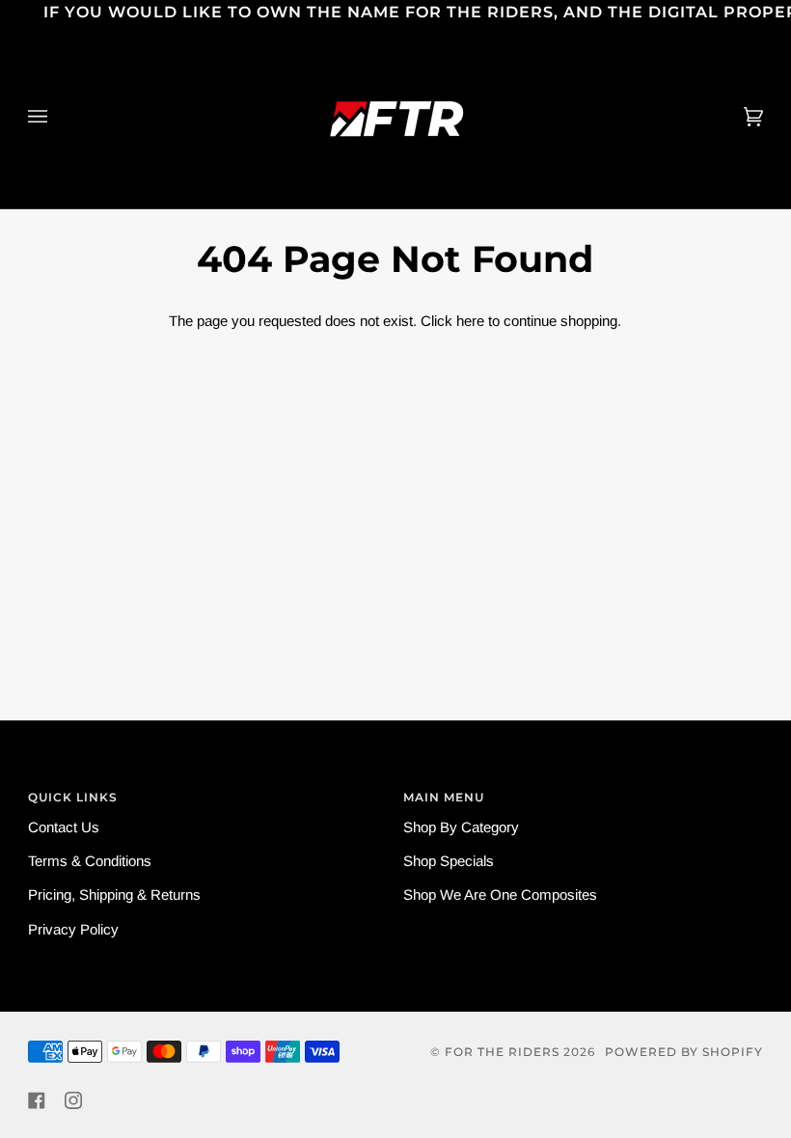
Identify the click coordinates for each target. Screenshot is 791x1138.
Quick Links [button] (73, 797)
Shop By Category (461, 827)
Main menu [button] (443, 797)
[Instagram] (73, 1100)
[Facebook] (36, 1100)
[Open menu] (57, 116)
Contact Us (63, 827)
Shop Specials (448, 861)
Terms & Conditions (89, 861)
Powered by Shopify (684, 1051)
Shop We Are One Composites (500, 894)
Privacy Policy (73, 929)
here (470, 320)
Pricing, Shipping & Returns (114, 894)
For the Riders (502, 1051)
